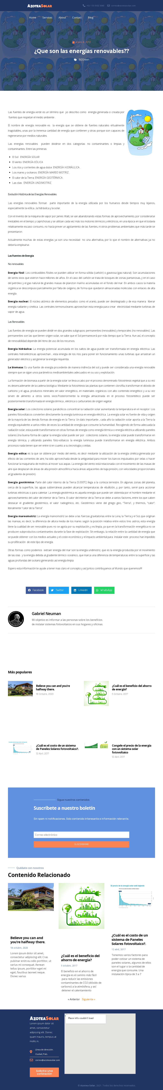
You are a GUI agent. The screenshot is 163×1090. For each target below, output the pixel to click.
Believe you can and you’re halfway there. (53, 687)
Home (32, 17)
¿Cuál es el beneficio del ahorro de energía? (132, 687)
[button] (36, 590)
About (62, 17)
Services (47, 17)
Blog (90, 17)
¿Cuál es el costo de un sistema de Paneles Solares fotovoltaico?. (57, 747)
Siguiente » (88, 999)
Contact (77, 17)
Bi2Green (84, 59)
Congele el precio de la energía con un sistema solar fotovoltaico (131, 749)
